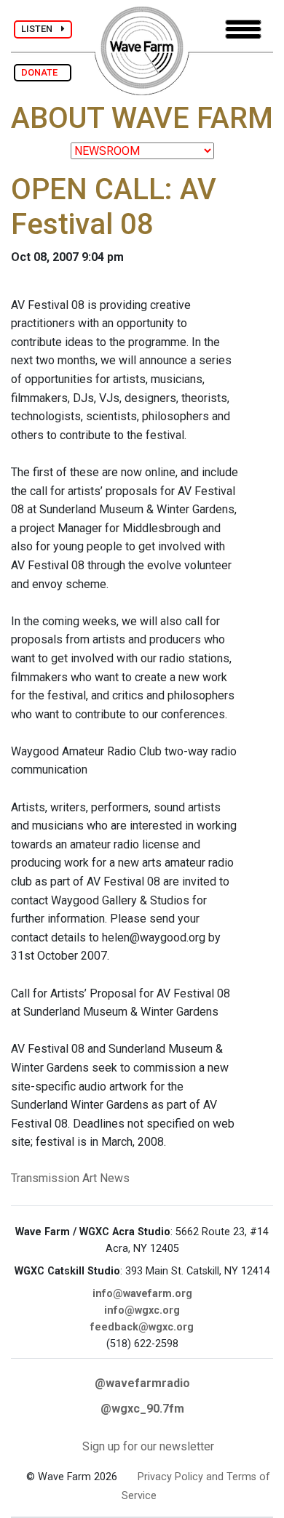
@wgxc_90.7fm (142, 1408)
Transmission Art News (70, 1178)
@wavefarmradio (142, 1383)
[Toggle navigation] (243, 29)
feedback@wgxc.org (142, 1327)
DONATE (42, 72)
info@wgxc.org (142, 1310)
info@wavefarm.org (142, 1294)
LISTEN (41, 28)
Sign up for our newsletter (148, 1446)
